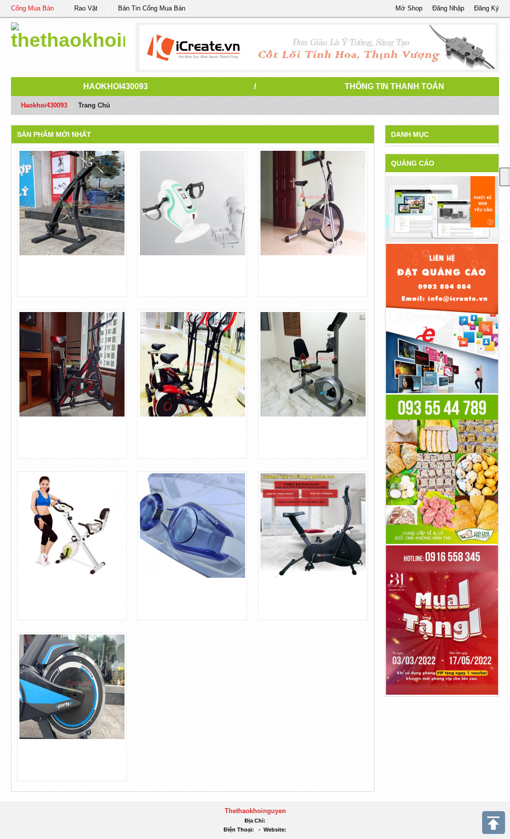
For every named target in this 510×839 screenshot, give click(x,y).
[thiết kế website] (317, 47)
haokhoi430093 (115, 86)
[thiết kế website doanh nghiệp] (442, 208)
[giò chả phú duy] (442, 468)
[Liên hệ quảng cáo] (442, 317)
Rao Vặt (86, 8)
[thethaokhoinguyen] (68, 34)
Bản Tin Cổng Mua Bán (151, 8)
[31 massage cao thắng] (442, 619)
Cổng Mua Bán (32, 8)
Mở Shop (408, 8)
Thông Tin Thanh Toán (394, 86)
